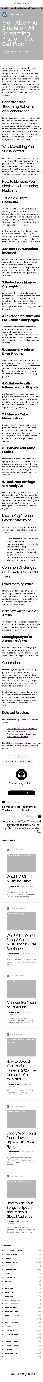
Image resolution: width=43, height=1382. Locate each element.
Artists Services (11, 1266)
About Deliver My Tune (13, 1251)
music (12, 757)
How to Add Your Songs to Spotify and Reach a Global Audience (20, 1210)
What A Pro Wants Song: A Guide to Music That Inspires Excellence (21, 942)
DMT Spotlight (10, 1270)
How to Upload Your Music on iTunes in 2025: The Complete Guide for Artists (21, 1070)
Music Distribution (10, 762)
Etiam (7, 1273)
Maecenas (8, 1281)
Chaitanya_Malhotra (13, 51)
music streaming (26, 762)
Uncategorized (11, 1338)
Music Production (12, 1315)
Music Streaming (11, 1323)
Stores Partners (11, 1334)
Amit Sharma (14, 886)
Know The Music (11, 1277)
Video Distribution (12, 1342)
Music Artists (22, 757)
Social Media (10, 1330)
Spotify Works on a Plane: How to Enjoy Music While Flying (21, 1140)
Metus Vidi (9, 1285)
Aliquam (8, 1258)
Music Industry (11, 1308)
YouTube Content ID (12, 1357)
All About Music (11, 1262)
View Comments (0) (20, 793)
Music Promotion (12, 1319)
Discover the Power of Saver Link (21, 1005)
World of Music (11, 1353)
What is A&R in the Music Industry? (21, 879)
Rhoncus (8, 1326)
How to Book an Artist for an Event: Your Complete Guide (22, 730)
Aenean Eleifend (11, 1254)
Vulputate (9, 1349)
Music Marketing (11, 1311)
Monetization (10, 1289)
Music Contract (11, 1296)
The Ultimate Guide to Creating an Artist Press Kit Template (21, 735)
